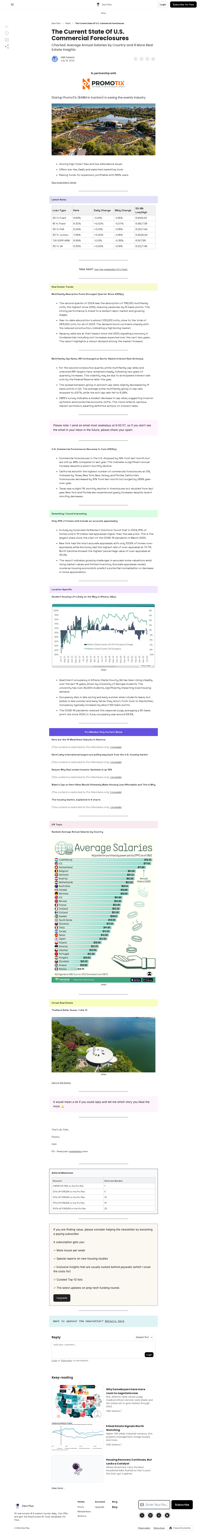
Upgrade (115, 747)
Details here (114, 1321)
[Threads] (158, 1515)
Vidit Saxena (67, 57)
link (122, 294)
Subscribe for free (183, 4)
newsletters (75, 1151)
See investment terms (64, 182)
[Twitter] (142, 1515)
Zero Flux (56, 23)
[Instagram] (150, 1515)
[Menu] (12, 4)
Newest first (142, 1337)
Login (163, 4)
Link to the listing (61, 1082)
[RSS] (167, 1515)
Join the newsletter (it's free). (111, 269)
